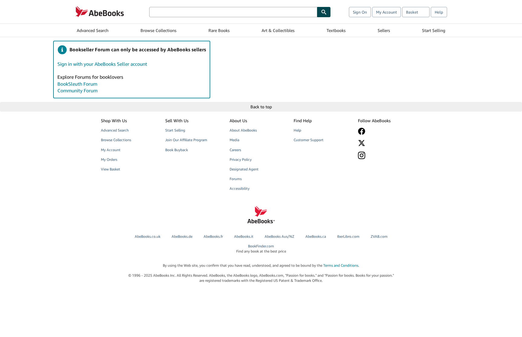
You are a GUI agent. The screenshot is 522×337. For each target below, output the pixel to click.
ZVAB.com (379, 236)
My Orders (109, 159)
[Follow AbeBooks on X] (386, 143)
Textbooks (336, 30)
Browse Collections (158, 30)
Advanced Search (92, 30)
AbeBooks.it (243, 236)
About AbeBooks (243, 130)
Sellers (384, 30)
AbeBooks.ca (315, 236)
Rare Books (219, 30)
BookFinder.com (261, 248)
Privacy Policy (241, 159)
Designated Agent (244, 169)
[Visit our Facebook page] (386, 131)
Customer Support (309, 140)
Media (234, 140)
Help (439, 12)
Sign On (360, 12)
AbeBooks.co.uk (147, 236)
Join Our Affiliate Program (186, 140)
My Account (386, 12)
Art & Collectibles (278, 30)
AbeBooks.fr (213, 236)
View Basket (110, 169)
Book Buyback (176, 150)
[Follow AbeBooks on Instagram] (386, 155)
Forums (236, 178)
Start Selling (433, 30)
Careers (235, 150)
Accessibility (240, 188)
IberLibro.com (348, 236)
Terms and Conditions (340, 265)
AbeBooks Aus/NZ (279, 236)
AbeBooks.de (182, 236)
